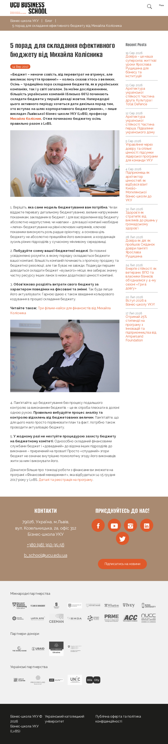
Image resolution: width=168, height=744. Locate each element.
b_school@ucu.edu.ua (45, 555)
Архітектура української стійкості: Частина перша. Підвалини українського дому (140, 124)
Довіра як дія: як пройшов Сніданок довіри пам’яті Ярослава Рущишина (140, 248)
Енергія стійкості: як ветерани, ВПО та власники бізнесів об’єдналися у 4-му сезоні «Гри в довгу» (141, 278)
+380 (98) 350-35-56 (45, 544)
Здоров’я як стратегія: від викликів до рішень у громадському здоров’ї (142, 220)
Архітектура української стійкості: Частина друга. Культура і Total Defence (140, 96)
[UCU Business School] (28, 8)
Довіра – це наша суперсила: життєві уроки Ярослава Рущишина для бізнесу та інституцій (141, 66)
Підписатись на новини (122, 564)
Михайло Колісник (25, 119)
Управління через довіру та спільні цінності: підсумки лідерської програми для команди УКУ (142, 152)
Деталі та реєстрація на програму (66, 480)
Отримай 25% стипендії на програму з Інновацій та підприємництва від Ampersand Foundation (141, 328)
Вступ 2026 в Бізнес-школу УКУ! (140, 302)
